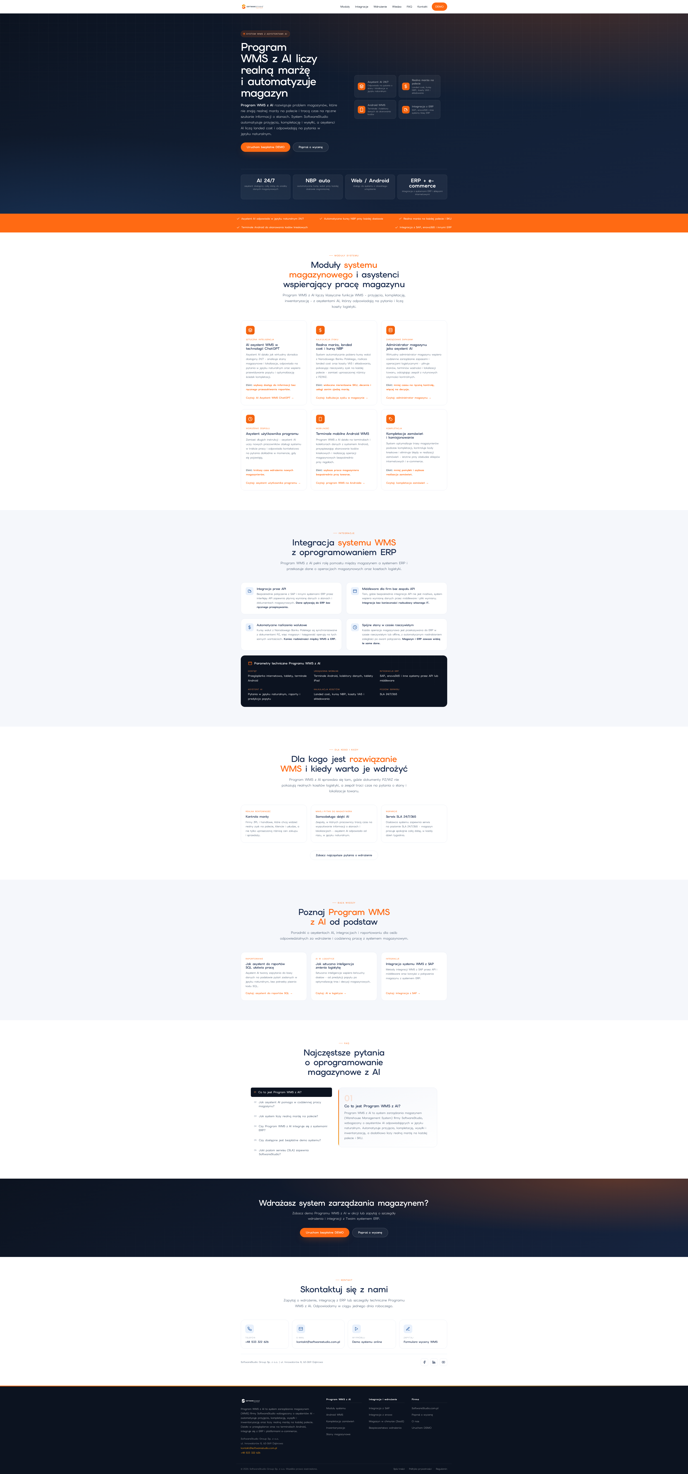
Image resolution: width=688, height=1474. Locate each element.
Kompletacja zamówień (340, 1421)
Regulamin (441, 1468)
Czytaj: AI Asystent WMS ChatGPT (270, 397)
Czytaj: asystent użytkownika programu (273, 482)
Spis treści (399, 1468)
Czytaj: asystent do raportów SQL (269, 993)
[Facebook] (424, 1362)
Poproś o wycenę (311, 147)
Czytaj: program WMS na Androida (340, 482)
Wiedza (396, 6)
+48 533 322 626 (250, 1452)
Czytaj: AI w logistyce (331, 993)
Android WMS (334, 1414)
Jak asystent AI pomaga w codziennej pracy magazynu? (287, 1104)
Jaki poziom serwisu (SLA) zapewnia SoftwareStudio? (281, 1152)
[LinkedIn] (434, 1362)
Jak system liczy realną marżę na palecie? (286, 1116)
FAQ (409, 6)
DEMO (439, 6)
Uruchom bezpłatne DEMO (265, 147)
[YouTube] (443, 1362)
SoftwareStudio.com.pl (425, 1408)
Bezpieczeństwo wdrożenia (385, 1427)
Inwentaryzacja (335, 1427)
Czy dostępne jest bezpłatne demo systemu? (287, 1140)
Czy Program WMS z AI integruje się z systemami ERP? (290, 1128)
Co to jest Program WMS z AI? (278, 1092)
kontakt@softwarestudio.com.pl (259, 1448)
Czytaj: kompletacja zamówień (407, 482)
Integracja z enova (380, 1414)
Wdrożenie (380, 6)
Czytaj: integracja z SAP (403, 993)
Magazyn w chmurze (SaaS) (386, 1421)
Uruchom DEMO (421, 1427)
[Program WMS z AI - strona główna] (252, 6)
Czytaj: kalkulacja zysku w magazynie (342, 397)
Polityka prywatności (420, 1468)
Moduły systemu (336, 1408)
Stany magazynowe (338, 1434)
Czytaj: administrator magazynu (408, 397)
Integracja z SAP (379, 1408)
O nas (415, 1421)
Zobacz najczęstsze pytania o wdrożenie (344, 855)
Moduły (345, 6)
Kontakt (422, 6)
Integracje (361, 6)
